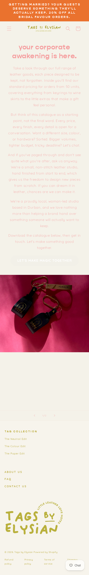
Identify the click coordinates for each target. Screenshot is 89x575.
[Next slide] (55, 415)
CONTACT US (16, 486)
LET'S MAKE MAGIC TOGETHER (44, 260)
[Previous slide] (34, 415)
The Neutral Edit (16, 439)
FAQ (8, 479)
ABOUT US (13, 472)
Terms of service (49, 561)
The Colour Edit (15, 446)
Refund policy (9, 561)
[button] (9, 29)
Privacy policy (28, 561)
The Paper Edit (15, 453)
